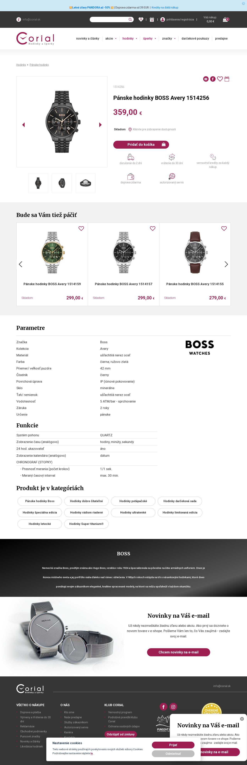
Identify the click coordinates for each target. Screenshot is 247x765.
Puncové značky (30, 736)
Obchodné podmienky (33, 731)
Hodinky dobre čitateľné (86, 501)
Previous (20, 264)
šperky (147, 38)
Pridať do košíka (141, 144)
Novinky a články (30, 741)
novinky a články (87, 38)
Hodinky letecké (40, 524)
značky (167, 38)
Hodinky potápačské (133, 501)
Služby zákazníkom (76, 722)
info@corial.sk (31, 19)
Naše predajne (73, 717)
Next (226, 264)
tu (92, 753)
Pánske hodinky (39, 64)
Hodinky (21, 64)
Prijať (173, 745)
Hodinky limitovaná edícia (180, 512)
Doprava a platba (30, 712)
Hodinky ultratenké (133, 512)
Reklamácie (27, 726)
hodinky (128, 38)
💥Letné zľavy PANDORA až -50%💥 (91, 7)
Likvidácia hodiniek (31, 746)
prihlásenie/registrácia (180, 19)
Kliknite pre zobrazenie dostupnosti (154, 129)
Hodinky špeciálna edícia (40, 512)
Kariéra (68, 732)
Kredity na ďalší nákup (165, 7)
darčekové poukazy (195, 38)
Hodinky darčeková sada (179, 501)
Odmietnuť (173, 754)
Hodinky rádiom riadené (86, 512)
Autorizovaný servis (76, 727)
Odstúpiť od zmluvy (120, 734)
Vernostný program (120, 712)
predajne (221, 38)
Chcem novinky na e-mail (179, 652)
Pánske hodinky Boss (39, 501)
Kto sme (69, 712)
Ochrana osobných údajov (124, 726)
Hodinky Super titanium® (86, 524)
